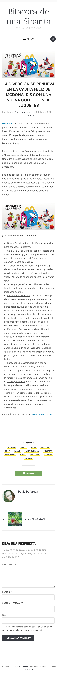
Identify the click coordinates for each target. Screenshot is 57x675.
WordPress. (24, 667)
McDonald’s (8, 123)
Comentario (9, 564)
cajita (23, 448)
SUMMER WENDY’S (34, 519)
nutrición (35, 455)
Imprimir (30, 473)
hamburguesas (32, 451)
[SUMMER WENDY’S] (15, 519)
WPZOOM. (30, 669)
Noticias (30, 115)
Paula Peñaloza (22, 112)
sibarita (48, 455)
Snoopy (28, 458)
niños (23, 455)
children (45, 448)
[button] (28, 38)
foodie (17, 451)
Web (4, 615)
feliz (7, 451)
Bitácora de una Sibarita (28, 16)
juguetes (48, 451)
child (33, 448)
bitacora (12, 448)
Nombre (7, 592)
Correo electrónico (13, 603)
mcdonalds (10, 455)
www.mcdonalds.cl (42, 414)
